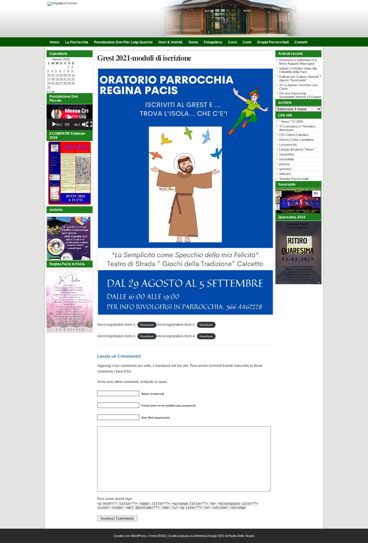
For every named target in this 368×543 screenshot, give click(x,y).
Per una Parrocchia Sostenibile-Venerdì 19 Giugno (300, 95)
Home (55, 42)
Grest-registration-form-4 (175, 336)
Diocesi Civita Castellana (296, 139)
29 (69, 83)
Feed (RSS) (157, 536)
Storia (193, 42)
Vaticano (285, 174)
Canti (247, 42)
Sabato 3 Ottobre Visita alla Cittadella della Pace (298, 70)
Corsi (232, 42)
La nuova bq (287, 144)
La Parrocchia (76, 42)
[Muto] (84, 124)
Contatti (300, 42)
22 (69, 79)
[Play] (54, 124)
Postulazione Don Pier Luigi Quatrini (123, 42)
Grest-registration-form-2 (175, 325)
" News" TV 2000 (291, 121)
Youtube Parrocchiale (294, 178)
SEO (221, 536)
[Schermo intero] (89, 124)
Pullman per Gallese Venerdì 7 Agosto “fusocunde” (300, 78)
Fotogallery (213, 42)
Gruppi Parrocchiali (273, 42)
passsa (284, 164)
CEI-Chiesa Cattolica (293, 134)
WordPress (139, 536)
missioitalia (286, 159)
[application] (70, 117)
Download (147, 324)
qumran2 (285, 169)
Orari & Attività (170, 42)
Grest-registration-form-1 (116, 325)
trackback (163, 365)
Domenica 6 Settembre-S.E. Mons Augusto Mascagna (298, 61)
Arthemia (200, 536)
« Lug (50, 91)
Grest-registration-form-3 (116, 336)
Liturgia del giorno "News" (297, 149)
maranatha (286, 154)
